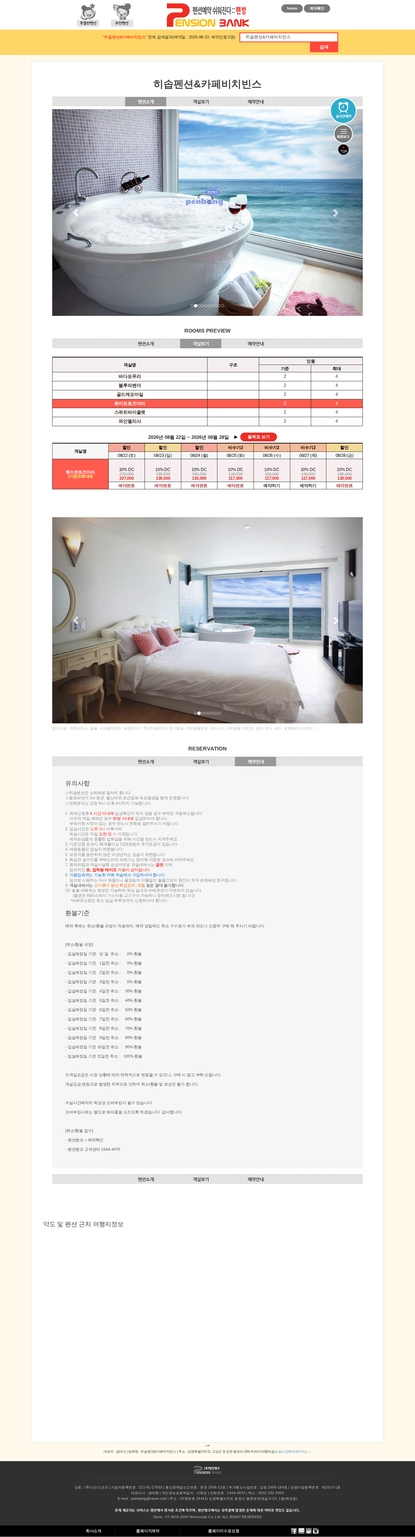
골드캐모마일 (130, 394)
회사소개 (93, 1531)
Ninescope (198, 1517)
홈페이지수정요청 (223, 1531)
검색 (324, 47)
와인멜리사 (130, 421)
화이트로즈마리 (130, 403)
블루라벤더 (130, 385)
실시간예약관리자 (291, 1452)
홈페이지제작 (148, 1531)
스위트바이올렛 (130, 412)
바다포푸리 (130, 376)
